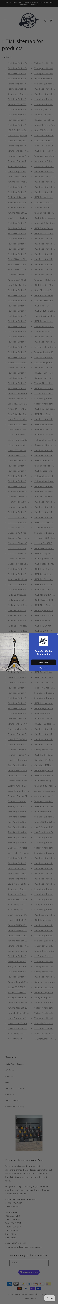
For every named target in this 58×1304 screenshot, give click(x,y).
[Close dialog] (57, 634)
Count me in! (43, 662)
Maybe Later (44, 668)
